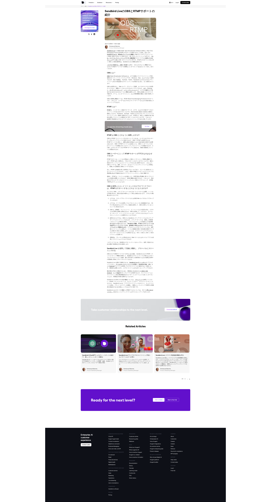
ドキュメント (138, 279)
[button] (83, 2)
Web (118, 272)
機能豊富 (132, 58)
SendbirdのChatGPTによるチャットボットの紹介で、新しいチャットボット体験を (98, 356)
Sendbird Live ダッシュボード (138, 262)
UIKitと (143, 271)
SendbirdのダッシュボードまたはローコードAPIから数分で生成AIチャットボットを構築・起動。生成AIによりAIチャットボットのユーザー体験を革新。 (98, 361)
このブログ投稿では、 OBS (115, 64)
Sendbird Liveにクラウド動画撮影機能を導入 (170, 355)
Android (112, 266)
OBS (108, 76)
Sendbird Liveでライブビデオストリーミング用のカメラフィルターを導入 (134, 356)
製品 (86, 6)
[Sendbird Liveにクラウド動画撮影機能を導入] (171, 343)
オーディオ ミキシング (116, 90)
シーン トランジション (130, 90)
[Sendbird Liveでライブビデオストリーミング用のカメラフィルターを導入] (135, 343)
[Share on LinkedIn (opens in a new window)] (94, 34)
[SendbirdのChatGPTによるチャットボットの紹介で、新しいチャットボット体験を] (98, 343)
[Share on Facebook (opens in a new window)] (91, 34)
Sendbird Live (111, 50)
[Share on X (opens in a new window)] (89, 34)
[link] (177, 2)
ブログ (82, 6)
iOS (149, 264)
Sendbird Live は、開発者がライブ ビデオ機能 (120, 54)
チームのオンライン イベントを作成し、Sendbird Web (131, 264)
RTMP (125, 64)
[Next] (190, 379)
